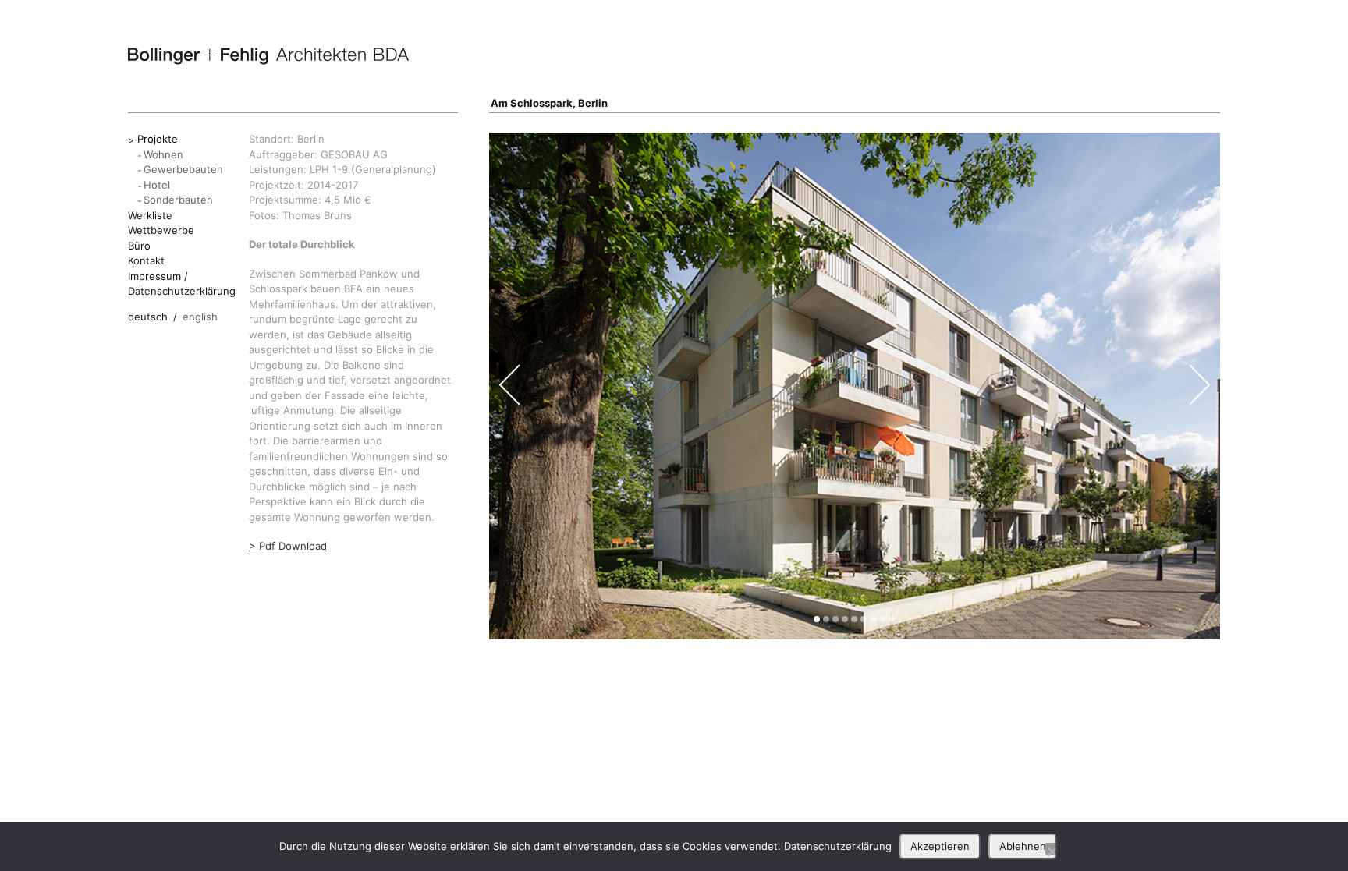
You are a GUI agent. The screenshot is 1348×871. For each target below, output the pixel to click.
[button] (817, 619)
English (200, 316)
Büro (139, 245)
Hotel (157, 185)
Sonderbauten (178, 199)
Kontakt (146, 260)
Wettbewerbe (161, 230)
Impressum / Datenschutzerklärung (182, 284)
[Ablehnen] (1051, 849)
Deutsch (148, 316)
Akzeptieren (940, 846)
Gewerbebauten (183, 169)
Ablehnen (1022, 846)
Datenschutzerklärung (838, 846)
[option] (855, 386)
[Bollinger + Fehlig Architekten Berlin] (268, 56)
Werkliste (150, 215)
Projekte (157, 139)
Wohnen (163, 154)
